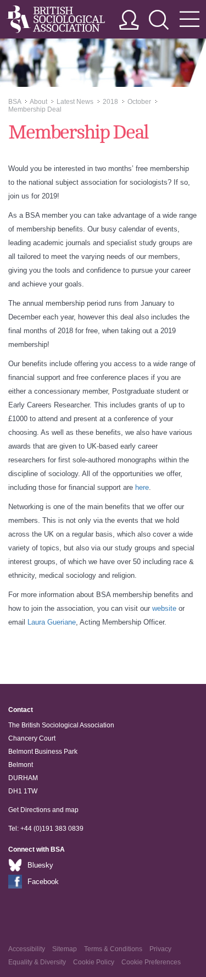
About (38, 102)
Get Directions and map (43, 810)
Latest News (75, 102)
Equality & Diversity (37, 962)
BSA (14, 102)
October (139, 102)
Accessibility (26, 949)
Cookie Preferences (151, 962)
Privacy (160, 949)
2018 (110, 102)
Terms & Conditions (113, 949)
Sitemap (64, 949)
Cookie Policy (93, 962)
